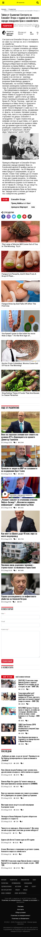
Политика (4, 883)
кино (26, 886)
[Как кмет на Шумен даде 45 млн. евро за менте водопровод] (20, 531)
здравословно (6, 886)
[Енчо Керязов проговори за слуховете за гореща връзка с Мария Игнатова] (8, 744)
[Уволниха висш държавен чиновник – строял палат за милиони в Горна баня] (20, 563)
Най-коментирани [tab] (23, 677)
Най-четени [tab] (7, 677)
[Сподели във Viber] (9, 216)
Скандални (28, 883)
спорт (34, 886)
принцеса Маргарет (19, 207)
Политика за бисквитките (20, 918)
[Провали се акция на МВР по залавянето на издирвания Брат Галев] (20, 466)
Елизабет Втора (18, 199)
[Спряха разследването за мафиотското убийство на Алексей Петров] (20, 594)
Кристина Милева (10, 34)
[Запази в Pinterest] (24, 216)
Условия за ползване (30, 900)
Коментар (5, 629)
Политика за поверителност (12, 900)
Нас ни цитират (6, 890)
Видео (17, 890)
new (33, 207)
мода (25, 890)
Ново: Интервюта (20, 893)
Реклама (20, 906)
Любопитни (25, 880)
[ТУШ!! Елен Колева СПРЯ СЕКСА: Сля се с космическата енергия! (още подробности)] (8, 731)
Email (3, 621)
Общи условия (20, 912)
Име (3, 613)
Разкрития (12, 9)
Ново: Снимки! (6, 893)
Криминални (16, 883)
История (18, 886)
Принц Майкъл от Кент (21, 203)
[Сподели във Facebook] (3, 216)
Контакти (20, 909)
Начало (3, 9)
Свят (34, 880)
